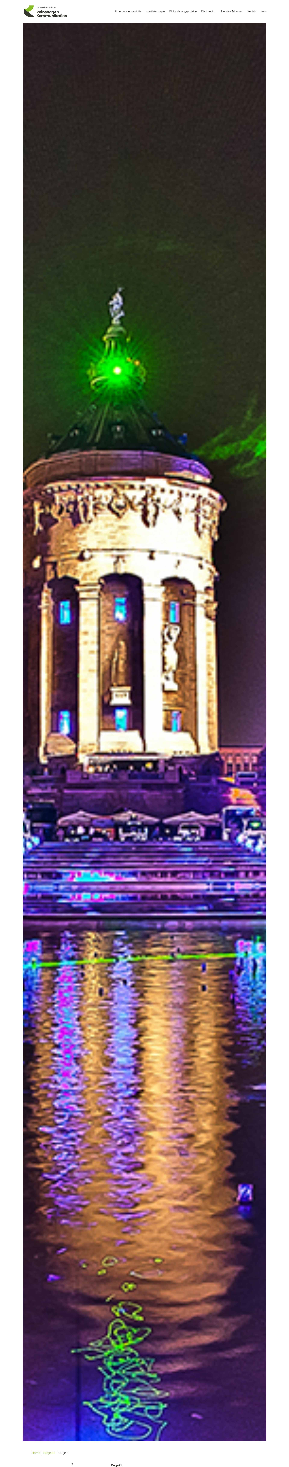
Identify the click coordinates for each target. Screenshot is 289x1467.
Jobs (263, 11)
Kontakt (252, 11)
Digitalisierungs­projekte (183, 11)
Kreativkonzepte (155, 11)
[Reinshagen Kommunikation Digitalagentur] (45, 11)
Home (36, 1452)
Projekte (49, 1452)
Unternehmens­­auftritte (128, 11)
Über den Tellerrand (231, 11)
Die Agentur (208, 11)
